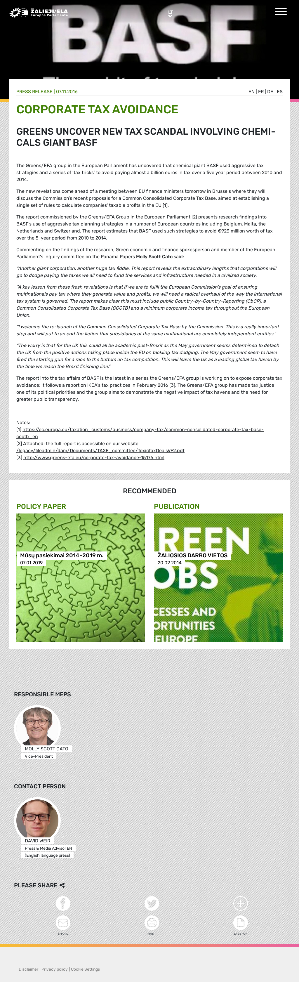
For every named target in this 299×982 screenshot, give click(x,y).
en (251, 91)
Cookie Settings (85, 969)
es (280, 91)
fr (261, 91)
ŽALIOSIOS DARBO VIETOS (192, 555)
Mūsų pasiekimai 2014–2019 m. (61, 555)
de (270, 91)
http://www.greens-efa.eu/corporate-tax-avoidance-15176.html (93, 457)
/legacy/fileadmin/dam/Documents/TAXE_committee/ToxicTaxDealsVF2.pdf (100, 450)
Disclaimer (28, 969)
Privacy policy (54, 969)
